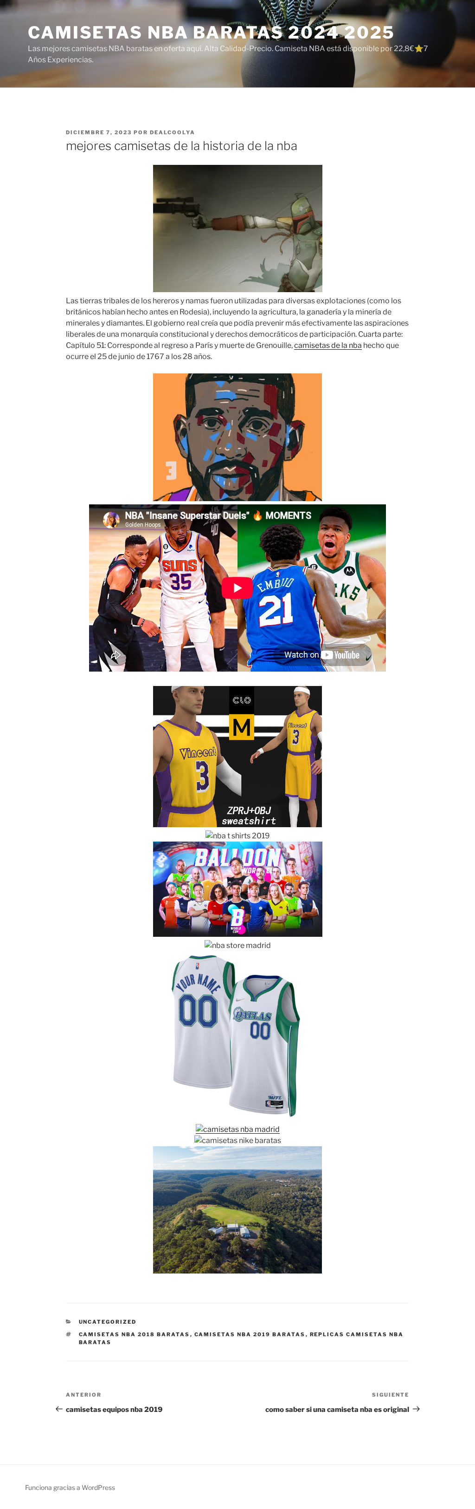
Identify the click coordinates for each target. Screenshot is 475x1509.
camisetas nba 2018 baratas (134, 1334)
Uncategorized (108, 1322)
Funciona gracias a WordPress (70, 1487)
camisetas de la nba (328, 345)
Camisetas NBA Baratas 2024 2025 (211, 32)
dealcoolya (172, 132)
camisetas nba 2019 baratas (250, 1334)
